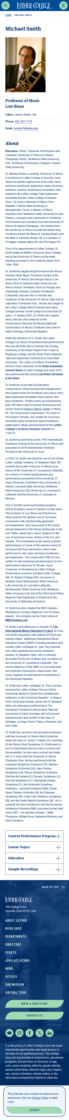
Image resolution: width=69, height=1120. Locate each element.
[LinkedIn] (50, 1033)
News (9, 968)
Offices (11, 976)
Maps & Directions (34, 1003)
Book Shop (13, 928)
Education (16, 857)
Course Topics (19, 846)
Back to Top (50, 887)
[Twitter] (40, 1033)
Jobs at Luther (17, 960)
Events (10, 952)
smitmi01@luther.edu (25, 128)
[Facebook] (29, 1033)
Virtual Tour (15, 992)
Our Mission (14, 984)
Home (8, 15)
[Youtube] (9, 1033)
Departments (15, 936)
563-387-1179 (23, 121)
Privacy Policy (40, 1097)
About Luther (16, 920)
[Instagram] (19, 1033)
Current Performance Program (32, 835)
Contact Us (34, 1015)
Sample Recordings (23, 868)
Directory (13, 944)
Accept (35, 1110)
